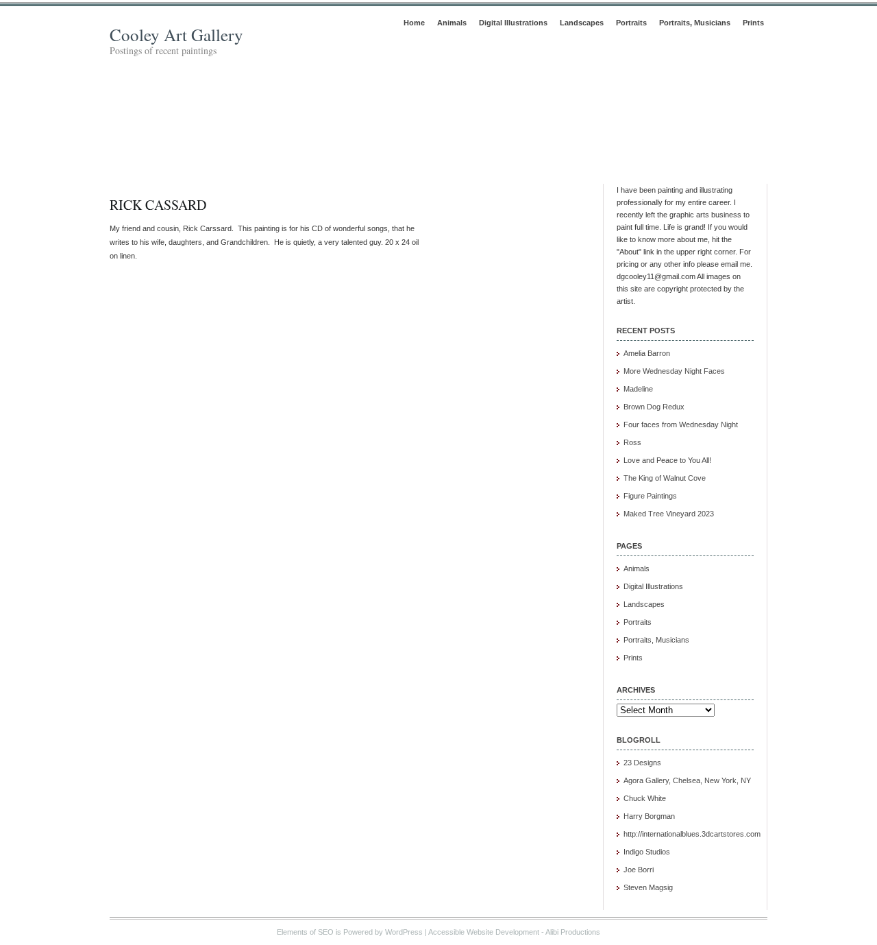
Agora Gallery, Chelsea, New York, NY (687, 780)
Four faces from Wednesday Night (680, 424)
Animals (452, 23)
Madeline (638, 389)
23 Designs (642, 762)
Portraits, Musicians (694, 23)
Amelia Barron (646, 353)
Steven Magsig (648, 887)
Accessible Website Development (483, 932)
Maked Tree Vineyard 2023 (668, 514)
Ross (632, 442)
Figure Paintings (650, 496)
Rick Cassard (158, 204)
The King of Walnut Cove (664, 478)
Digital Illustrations (513, 23)
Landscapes (582, 23)
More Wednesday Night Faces (674, 371)
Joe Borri (638, 869)
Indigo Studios (646, 852)
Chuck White (644, 798)
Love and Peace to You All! (667, 460)
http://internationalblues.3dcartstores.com (692, 834)
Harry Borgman (649, 816)
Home (414, 23)
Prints (753, 23)
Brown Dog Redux (653, 407)
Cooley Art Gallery (176, 34)
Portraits (631, 23)
